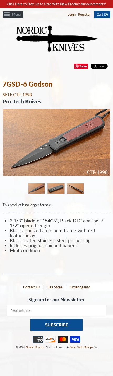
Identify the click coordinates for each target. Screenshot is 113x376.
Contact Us (31, 287)
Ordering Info (80, 287)
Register (84, 14)
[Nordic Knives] (56, 39)
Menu (16, 14)
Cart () (102, 14)
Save (83, 66)
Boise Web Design (81, 347)
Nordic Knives (35, 347)
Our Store (55, 287)
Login (72, 14)
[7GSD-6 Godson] (36, 188)
